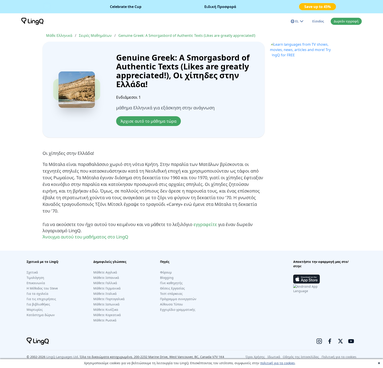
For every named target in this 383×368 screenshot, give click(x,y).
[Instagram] (319, 341)
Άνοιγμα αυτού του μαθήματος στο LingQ (85, 237)
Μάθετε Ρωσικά (104, 320)
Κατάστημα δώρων (41, 315)
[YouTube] (351, 341)
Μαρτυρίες (35, 309)
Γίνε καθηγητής (171, 283)
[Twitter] (340, 341)
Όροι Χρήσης (255, 357)
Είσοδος (318, 21)
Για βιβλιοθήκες (38, 304)
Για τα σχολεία (37, 293)
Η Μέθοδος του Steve (42, 288)
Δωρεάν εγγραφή (346, 21)
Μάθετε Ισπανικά (106, 278)
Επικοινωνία (36, 283)
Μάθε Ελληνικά (59, 35)
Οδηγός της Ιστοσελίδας (301, 357)
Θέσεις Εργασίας (172, 288)
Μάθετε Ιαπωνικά (106, 304)
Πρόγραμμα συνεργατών (178, 299)
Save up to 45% (317, 6)
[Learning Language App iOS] (306, 279)
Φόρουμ (166, 272)
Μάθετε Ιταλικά (105, 293)
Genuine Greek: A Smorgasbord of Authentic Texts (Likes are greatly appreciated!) (186, 35)
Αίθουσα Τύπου (171, 304)
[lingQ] (32, 21)
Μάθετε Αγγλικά (105, 272)
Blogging (167, 278)
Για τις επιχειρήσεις (41, 299)
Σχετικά (32, 272)
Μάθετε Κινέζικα (105, 309)
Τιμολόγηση (35, 278)
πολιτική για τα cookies (277, 363)
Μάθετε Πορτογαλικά (109, 299)
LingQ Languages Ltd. (62, 357)
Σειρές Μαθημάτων (95, 35)
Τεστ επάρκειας (171, 293)
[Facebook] (329, 341)
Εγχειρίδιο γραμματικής (177, 309)
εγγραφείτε (205, 224)
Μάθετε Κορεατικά (107, 315)
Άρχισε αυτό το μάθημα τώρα (148, 121)
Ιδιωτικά (274, 357)
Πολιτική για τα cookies (339, 357)
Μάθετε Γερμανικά (107, 288)
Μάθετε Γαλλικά (105, 283)
